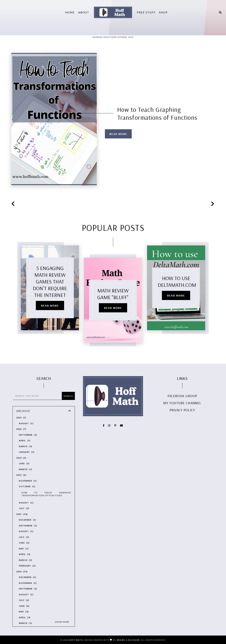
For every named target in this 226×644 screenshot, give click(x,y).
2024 (20, 429)
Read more (118, 134)
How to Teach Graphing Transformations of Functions (157, 113)
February (27, 566)
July (23, 508)
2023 (20, 458)
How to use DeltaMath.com (177, 281)
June (24, 463)
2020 (21, 571)
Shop (163, 12)
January (26, 452)
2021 (21, 514)
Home (70, 12)
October (26, 486)
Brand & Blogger (128, 640)
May (23, 548)
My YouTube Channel (182, 403)
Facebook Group (182, 396)
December (27, 520)
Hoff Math (76, 640)
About (83, 12)
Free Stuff (146, 12)
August (26, 423)
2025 (20, 417)
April (24, 440)
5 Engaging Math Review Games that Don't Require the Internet (50, 281)
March (25, 446)
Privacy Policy (182, 410)
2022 (20, 475)
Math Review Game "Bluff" (113, 294)
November (27, 481)
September (27, 435)
